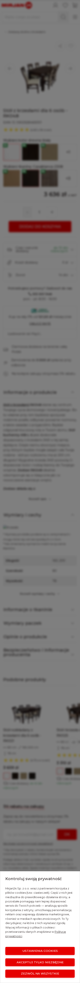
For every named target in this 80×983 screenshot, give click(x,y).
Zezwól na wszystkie (40, 973)
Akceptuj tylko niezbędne (40, 962)
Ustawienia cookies (40, 950)
